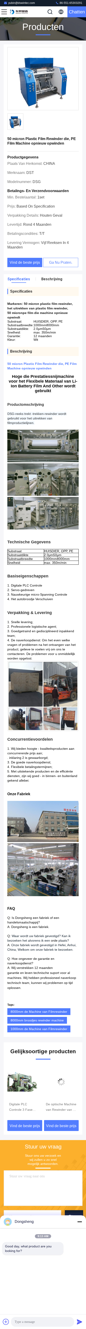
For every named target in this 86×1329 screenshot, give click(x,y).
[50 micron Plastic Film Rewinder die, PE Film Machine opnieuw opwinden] (43, 78)
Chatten (77, 11)
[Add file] (6, 1322)
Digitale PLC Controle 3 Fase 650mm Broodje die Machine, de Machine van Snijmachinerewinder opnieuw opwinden (24, 1107)
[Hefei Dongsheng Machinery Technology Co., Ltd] (19, 11)
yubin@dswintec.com (21, 3)
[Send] (79, 1322)
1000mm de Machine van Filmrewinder (39, 1029)
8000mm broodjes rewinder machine (37, 1020)
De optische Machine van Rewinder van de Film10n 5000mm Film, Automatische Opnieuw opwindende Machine (61, 1107)
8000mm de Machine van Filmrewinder (39, 1011)
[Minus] (79, 1221)
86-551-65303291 (70, 3)
